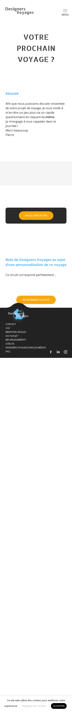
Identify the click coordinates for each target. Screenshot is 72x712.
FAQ (36, 119)
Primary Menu (65, 14)
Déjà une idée (36, 52)
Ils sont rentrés (36, 63)
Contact (36, 96)
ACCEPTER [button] (58, 706)
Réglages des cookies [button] (34, 706)
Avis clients (36, 107)
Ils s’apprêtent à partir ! (36, 74)
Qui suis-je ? (36, 85)
